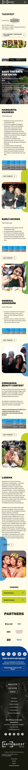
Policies (14, 763)
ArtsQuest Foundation (14, 713)
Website (6, 545)
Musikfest (14, 698)
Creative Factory (14, 704)
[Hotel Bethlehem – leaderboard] (14, 59)
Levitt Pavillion (14, 707)
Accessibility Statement (14, 765)
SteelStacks (14, 701)
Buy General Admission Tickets (12, 35)
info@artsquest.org (14, 729)
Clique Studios (8, 755)
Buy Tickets (8, 176)
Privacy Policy (14, 758)
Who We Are (12, 688)
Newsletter (12, 684)
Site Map (14, 761)
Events (12, 692)
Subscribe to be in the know (13, 668)
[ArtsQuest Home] (8, 2)
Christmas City (14, 710)
